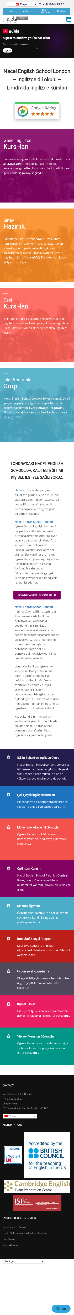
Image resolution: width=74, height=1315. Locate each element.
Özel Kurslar (9, 1239)
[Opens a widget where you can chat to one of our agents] (61, 1309)
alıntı (11, 11)
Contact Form (10, 1103)
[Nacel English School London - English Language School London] (15, 20)
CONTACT (62, 11)
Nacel (18, 490)
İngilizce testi (28, 11)
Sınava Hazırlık (10, 1245)
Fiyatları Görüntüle (45, 11)
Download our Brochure (35, 595)
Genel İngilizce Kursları (15, 1227)
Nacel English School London (34, 521)
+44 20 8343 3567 (54, 4)
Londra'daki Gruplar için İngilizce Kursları (24, 1233)
